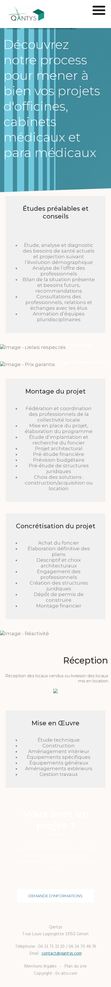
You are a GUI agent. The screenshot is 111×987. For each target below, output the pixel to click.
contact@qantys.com (62, 953)
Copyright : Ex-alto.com (55, 973)
